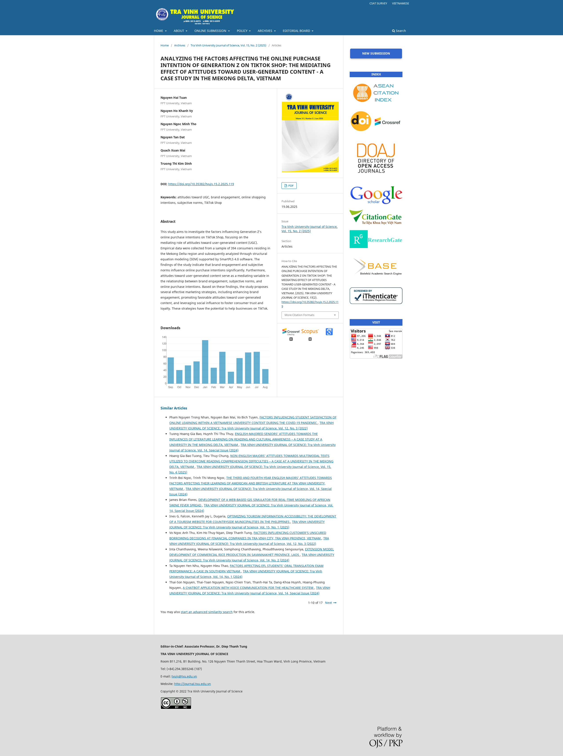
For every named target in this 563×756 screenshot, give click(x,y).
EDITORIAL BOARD (297, 31)
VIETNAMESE (400, 3)
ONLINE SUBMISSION (210, 31)
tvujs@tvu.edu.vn (184, 676)
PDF (291, 186)
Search (400, 31)
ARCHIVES (265, 31)
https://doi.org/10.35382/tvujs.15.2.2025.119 (201, 184)
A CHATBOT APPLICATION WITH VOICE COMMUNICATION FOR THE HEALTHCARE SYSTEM (248, 588)
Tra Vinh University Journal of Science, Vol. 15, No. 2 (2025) (228, 45)
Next (328, 603)
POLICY (242, 31)
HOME (159, 31)
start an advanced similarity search (207, 612)
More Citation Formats (299, 315)
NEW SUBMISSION (376, 53)
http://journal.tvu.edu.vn (192, 684)
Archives (179, 45)
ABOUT (179, 31)
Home (165, 45)
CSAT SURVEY (378, 3)
